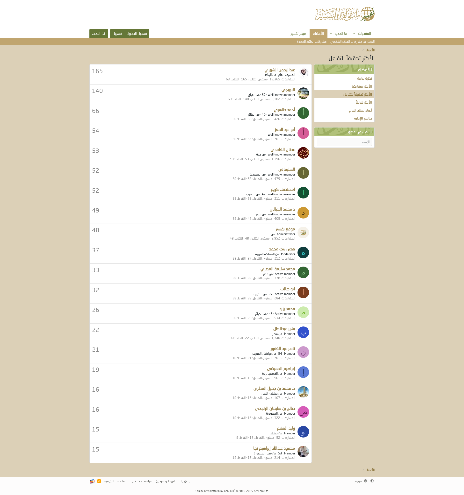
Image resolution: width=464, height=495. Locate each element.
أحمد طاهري (284, 109)
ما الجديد (341, 33)
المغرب (250, 194)
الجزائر (251, 114)
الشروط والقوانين (166, 481)
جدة (258, 154)
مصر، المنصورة (263, 453)
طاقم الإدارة (363, 118)
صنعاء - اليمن (269, 393)
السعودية (255, 174)
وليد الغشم (286, 428)
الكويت (257, 294)
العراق (251, 95)
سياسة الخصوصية (141, 481)
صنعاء (274, 433)
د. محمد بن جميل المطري (274, 388)
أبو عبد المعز (285, 129)
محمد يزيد (287, 308)
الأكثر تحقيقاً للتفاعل (357, 94)
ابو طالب (287, 288)
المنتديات (364, 33)
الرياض (268, 75)
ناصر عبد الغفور (283, 348)
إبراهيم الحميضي (281, 368)
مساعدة (122, 481)
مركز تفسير (298, 33)
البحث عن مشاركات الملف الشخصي (352, 41)
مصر (258, 214)
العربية (359, 481)
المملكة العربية (265, 254)
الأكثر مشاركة (362, 86)
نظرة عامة (364, 78)
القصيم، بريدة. (269, 373)
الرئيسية (109, 481)
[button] (354, 33)
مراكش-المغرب (262, 353)
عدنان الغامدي (283, 149)
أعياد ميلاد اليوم (360, 110)
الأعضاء (318, 33)
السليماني (286, 169)
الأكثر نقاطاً (364, 102)
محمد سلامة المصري (278, 268)
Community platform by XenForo (232, 490)
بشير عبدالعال (284, 328)
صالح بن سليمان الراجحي (275, 408)
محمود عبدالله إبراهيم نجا (274, 448)
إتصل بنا (185, 481)
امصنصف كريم (283, 189)
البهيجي (288, 89)
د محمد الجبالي (282, 209)
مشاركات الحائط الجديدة (311, 41)
